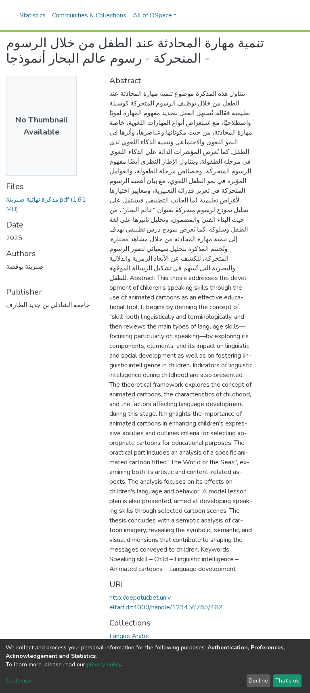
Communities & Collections (89, 15)
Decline (258, 681)
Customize (19, 681)
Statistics (32, 15)
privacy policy (104, 664)
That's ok (287, 681)
